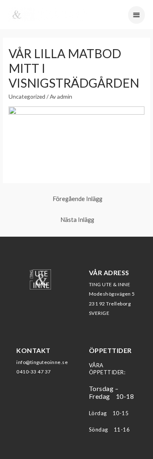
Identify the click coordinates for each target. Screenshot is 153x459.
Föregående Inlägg (77, 198)
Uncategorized (27, 96)
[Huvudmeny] (136, 15)
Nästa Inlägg (77, 219)
